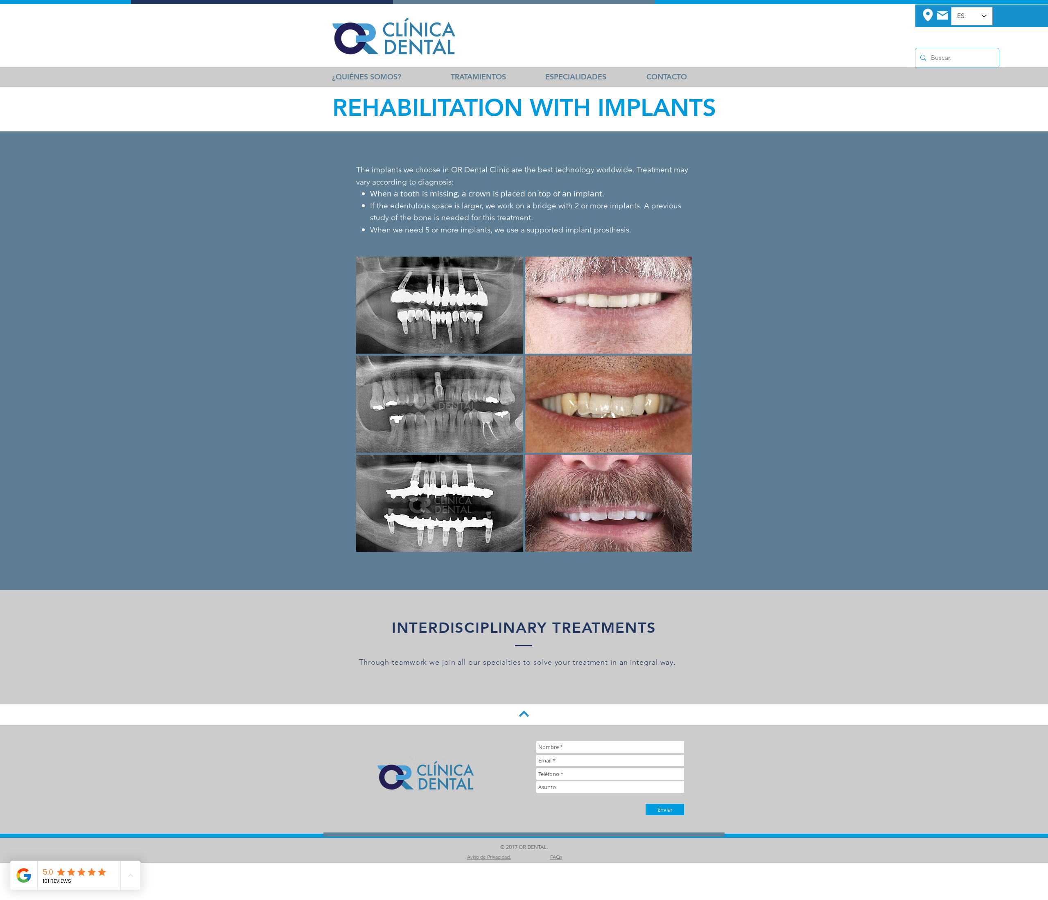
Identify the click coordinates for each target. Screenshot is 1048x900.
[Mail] (942, 15)
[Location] (927, 15)
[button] (439, 305)
